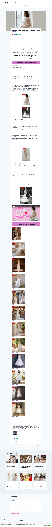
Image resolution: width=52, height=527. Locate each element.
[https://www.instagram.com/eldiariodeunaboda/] (4, 519)
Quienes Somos (21, 519)
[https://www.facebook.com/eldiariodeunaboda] (3, 519)
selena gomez (14, 441)
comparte (22, 438)
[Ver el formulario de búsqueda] (49, 2)
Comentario (13, 500)
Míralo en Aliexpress (15, 240)
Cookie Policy (21, 520)
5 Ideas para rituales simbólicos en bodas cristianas (34, 446)
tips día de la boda (31, 2)
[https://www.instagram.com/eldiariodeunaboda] (26, 6)
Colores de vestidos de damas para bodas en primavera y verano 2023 (39, 484)
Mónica (14, 32)
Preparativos (16, 2)
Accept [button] (50, 525)
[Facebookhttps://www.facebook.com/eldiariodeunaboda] (24, 6)
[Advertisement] (26, 41)
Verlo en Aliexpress (15, 272)
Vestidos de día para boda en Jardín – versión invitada (26, 484)
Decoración (20, 2)
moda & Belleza (25, 2)
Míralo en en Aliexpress (15, 288)
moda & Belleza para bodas (16, 31)
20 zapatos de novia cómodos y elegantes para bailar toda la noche (26, 466)
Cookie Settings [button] (45, 525)
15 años (36, 2)
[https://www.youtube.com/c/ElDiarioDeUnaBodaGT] (27, 6)
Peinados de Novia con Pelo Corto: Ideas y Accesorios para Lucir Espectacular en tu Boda (18, 446)
